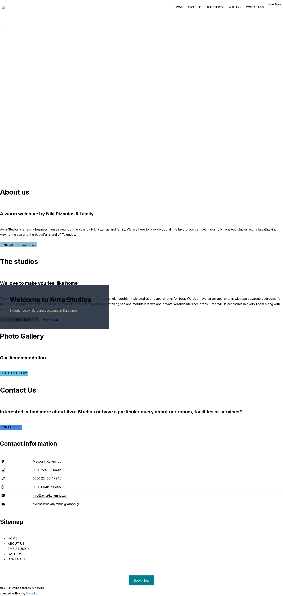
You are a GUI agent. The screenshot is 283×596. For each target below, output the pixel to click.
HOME (179, 7)
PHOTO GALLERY (14, 373)
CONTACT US (255, 7)
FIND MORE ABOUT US (18, 245)
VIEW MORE (50, 319)
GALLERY (235, 7)
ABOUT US (195, 7)
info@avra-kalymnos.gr (50, 495)
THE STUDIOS (215, 7)
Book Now (274, 4)
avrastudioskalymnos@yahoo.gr (56, 504)
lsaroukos (32, 593)
